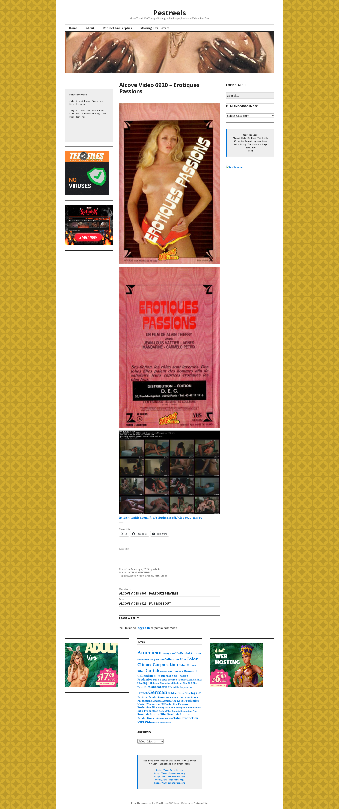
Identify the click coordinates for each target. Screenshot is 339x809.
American (149, 652)
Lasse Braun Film (173, 697)
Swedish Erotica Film (152, 714)
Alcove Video (136, 575)
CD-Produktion (185, 653)
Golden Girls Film (179, 693)
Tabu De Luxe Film (164, 718)
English (147, 683)
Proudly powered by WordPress (149, 803)
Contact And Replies (117, 28)
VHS (156, 575)
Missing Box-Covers (154, 28)
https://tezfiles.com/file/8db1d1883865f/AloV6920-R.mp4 (160, 517)
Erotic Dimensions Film (165, 683)
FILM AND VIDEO (140, 572)
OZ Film (156, 704)
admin (156, 569)
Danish (152, 670)
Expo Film (182, 683)
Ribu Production (147, 710)
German (157, 692)
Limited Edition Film (164, 700)
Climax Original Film (153, 659)
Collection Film (175, 659)
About (90, 28)
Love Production (188, 700)
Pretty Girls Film (166, 707)
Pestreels (169, 12)
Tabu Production (185, 718)
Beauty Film (168, 653)
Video (163, 575)
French (149, 575)
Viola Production (162, 722)
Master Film (144, 704)
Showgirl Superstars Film (184, 711)
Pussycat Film (183, 707)
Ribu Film (196, 707)
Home (73, 28)
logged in (143, 627)
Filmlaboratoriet (156, 687)
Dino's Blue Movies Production (172, 679)
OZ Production (168, 704)
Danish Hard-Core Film (171, 671)
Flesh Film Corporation (181, 687)
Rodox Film (165, 711)
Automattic (200, 803)
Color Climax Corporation (167, 661)
